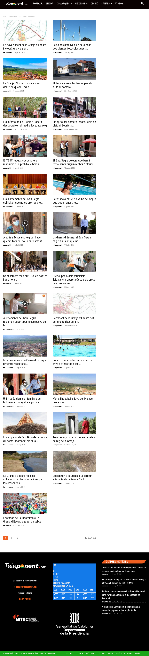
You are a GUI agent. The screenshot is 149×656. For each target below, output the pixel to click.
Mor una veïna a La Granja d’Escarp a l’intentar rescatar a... (25, 362)
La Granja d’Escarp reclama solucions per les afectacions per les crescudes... (23, 479)
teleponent (8, 52)
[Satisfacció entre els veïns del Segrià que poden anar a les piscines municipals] (74, 184)
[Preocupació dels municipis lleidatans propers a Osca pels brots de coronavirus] (74, 261)
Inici (4, 17)
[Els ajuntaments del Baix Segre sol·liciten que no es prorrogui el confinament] (25, 184)
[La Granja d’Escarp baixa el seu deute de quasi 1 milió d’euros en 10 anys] (25, 69)
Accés (137, 653)
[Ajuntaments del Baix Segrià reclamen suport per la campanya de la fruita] (25, 303)
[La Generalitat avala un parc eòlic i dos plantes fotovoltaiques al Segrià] (74, 30)
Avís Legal (90, 653)
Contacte (79, 653)
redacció (7, 91)
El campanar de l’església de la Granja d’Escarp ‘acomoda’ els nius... (25, 439)
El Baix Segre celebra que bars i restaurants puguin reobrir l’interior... (74, 162)
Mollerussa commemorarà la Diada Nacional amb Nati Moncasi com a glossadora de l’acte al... (123, 595)
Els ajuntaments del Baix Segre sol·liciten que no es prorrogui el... (23, 200)
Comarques (63, 3)
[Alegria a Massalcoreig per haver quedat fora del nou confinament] (25, 223)
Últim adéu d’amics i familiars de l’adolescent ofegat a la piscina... (22, 400)
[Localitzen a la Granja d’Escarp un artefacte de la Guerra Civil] (74, 461)
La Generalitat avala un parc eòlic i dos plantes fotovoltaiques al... (73, 46)
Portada (37, 3)
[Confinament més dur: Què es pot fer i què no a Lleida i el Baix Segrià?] (25, 261)
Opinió (94, 3)
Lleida (49, 3)
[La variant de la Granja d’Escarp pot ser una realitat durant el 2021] (74, 303)
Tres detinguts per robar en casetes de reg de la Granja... (74, 439)
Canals (106, 3)
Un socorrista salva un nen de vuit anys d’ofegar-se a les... (73, 362)
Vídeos (119, 3)
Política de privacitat (105, 653)
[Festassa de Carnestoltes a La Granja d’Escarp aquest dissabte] (25, 503)
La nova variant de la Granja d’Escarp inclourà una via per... (24, 46)
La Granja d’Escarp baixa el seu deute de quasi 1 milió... (21, 85)
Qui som (69, 653)
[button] (142, 3)
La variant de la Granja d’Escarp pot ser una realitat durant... (73, 319)
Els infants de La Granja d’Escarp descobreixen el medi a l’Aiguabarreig (25, 123)
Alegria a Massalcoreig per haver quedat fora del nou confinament (22, 239)
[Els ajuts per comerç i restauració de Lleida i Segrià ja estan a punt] (74, 107)
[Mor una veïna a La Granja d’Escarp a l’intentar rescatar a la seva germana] (25, 346)
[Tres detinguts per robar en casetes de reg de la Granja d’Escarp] (74, 423)
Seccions (80, 3)
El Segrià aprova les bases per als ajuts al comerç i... (72, 85)
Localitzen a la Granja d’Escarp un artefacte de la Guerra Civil (72, 477)
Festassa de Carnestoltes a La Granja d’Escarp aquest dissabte (22, 519)
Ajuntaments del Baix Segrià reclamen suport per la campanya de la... (24, 321)
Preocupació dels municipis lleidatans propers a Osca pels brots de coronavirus (74, 279)
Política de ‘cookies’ (124, 653)
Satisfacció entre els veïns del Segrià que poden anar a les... (74, 200)
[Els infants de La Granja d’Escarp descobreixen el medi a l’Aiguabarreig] (25, 107)
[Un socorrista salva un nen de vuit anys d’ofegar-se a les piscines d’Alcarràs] (74, 346)
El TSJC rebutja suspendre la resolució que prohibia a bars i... (22, 162)
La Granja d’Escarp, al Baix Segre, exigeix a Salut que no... (72, 239)
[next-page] (17, 538)
